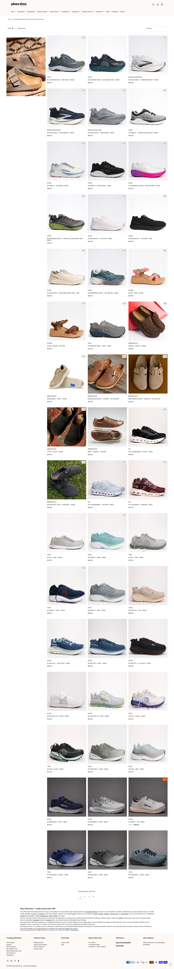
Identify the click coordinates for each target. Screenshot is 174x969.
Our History (92, 942)
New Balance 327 (11, 949)
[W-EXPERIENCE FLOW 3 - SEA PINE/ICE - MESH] (107, 268)
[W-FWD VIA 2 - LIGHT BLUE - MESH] (66, 638)
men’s (34, 914)
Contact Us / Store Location (97, 946)
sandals (100, 914)
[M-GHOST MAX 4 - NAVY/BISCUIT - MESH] (66, 107)
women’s (42, 914)
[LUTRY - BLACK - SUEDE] (66, 426)
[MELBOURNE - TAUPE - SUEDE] (66, 374)
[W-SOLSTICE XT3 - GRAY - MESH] (107, 691)
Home (9, 19)
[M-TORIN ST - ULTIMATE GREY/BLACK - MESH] (148, 107)
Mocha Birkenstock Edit (13, 951)
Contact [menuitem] (122, 11)
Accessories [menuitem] (65, 11)
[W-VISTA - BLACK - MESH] (66, 744)
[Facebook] (7, 961)
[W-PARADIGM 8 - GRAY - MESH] (107, 797)
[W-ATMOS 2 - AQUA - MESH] (107, 532)
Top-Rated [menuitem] (20, 11)
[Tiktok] (18, 961)
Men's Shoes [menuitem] (54, 11)
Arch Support (10, 942)
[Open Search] (153, 4)
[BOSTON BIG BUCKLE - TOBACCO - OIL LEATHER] (148, 374)
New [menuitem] (12, 11)
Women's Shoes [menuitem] (42, 11)
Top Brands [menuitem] (30, 11)
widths (120, 918)
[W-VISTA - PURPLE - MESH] (148, 691)
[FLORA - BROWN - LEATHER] (66, 321)
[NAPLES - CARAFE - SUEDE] (148, 321)
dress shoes (114, 914)
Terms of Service (39, 946)
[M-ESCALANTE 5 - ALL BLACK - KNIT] (148, 213)
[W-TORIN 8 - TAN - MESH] (148, 797)
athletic (49, 920)
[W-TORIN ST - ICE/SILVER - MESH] (66, 160)
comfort (22, 916)
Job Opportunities (94, 944)
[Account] (158, 5)
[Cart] (162, 4)
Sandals (8, 944)
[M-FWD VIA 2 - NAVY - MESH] (107, 638)
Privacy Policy (38, 949)
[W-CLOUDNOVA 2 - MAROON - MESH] (148, 479)
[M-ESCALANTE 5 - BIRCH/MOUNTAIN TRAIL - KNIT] (66, 268)
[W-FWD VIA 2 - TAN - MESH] (148, 585)
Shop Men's (10, 955)
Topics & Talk (65, 942)
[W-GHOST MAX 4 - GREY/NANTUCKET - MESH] (148, 55)
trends (74, 914)
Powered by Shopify (30, 966)
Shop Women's (11, 953)
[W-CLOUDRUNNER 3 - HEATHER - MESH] (107, 479)
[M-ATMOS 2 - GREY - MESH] (107, 585)
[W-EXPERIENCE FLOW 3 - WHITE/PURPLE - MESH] (148, 160)
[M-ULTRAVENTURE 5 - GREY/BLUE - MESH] (66, 55)
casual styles (124, 914)
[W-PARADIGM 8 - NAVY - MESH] (66, 797)
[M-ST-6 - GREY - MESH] (148, 532)
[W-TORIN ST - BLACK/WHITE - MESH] (107, 160)
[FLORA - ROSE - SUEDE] (148, 268)
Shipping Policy (38, 942)
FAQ (62, 944)
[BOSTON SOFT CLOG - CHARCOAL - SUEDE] (66, 479)
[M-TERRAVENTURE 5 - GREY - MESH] (107, 321)
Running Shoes (11, 946)
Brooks (55, 916)
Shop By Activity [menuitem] (87, 11)
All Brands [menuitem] (115, 11)
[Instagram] (11, 961)
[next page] (93, 896)
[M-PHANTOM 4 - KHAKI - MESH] (107, 744)
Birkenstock (44, 916)
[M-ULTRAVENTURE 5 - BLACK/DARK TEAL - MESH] (107, 55)
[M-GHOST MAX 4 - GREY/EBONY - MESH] (107, 107)
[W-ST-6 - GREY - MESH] (66, 532)
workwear (36, 920)
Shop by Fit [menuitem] (75, 11)
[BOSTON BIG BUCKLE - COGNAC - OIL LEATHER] (107, 374)
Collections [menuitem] (99, 11)
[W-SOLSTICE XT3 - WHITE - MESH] (66, 691)
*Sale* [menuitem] (108, 11)
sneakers (106, 914)
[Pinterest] (15, 961)
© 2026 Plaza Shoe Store (14, 966)
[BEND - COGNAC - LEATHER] (107, 426)
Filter (9, 28)
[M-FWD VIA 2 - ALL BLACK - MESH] (148, 638)
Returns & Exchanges (40, 944)
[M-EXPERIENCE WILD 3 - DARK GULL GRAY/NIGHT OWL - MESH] (66, 213)
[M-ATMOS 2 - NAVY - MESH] (66, 585)
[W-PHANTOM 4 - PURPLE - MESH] (66, 850)
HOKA (50, 916)
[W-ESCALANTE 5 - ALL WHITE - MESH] (107, 213)
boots (95, 914)
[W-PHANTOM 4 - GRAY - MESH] (107, 850)
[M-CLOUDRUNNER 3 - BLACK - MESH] (148, 426)
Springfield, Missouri (91, 911)
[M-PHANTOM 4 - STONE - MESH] (148, 850)
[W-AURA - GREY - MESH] (148, 744)
